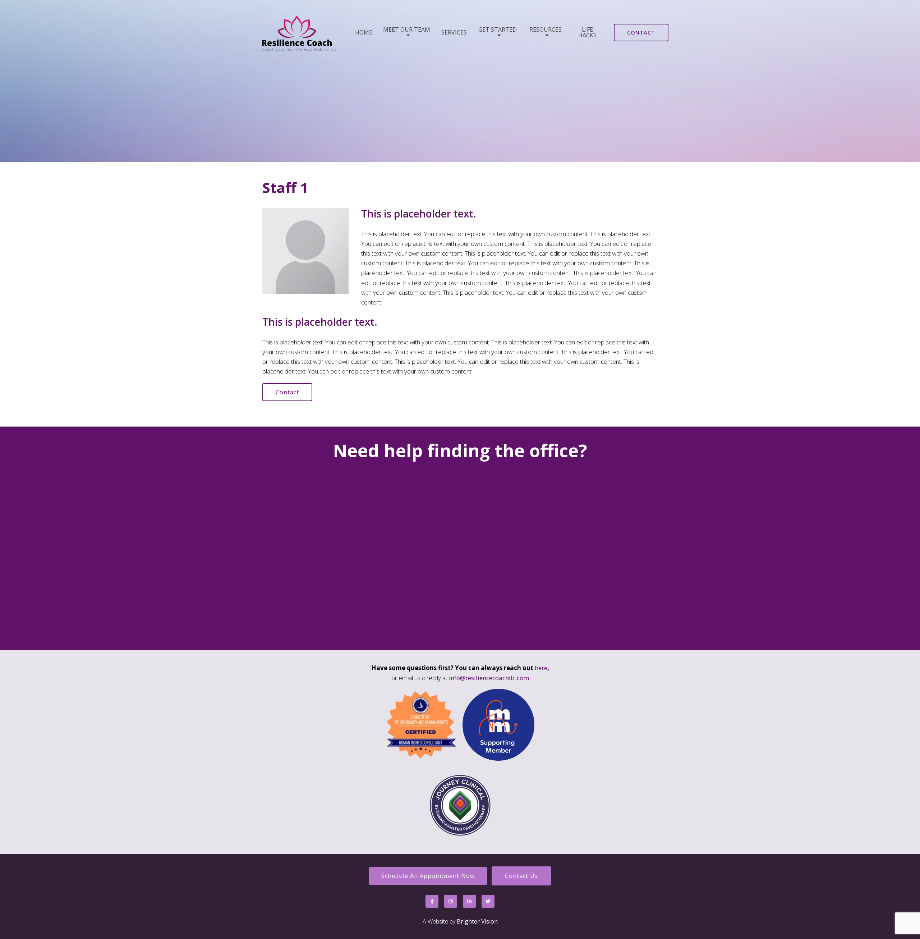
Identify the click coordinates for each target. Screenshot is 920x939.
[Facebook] (432, 901)
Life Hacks (587, 32)
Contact (641, 32)
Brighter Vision (477, 921)
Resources (545, 30)
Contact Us (521, 876)
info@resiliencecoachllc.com (489, 678)
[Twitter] (488, 901)
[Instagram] (450, 901)
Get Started (497, 30)
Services (454, 32)
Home (363, 32)
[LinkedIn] (469, 901)
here (541, 668)
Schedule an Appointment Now (428, 876)
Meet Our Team (406, 30)
